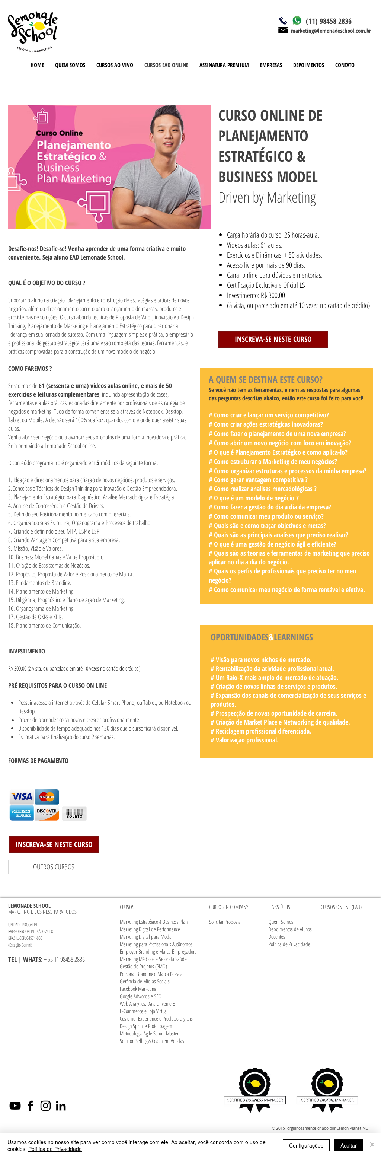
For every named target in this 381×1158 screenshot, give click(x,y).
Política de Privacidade (55, 1148)
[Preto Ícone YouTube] (15, 1106)
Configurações (306, 1145)
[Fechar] (372, 1145)
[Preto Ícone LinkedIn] (61, 1106)
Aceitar (348, 1145)
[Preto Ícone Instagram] (45, 1106)
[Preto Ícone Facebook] (30, 1106)
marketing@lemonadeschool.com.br (331, 30)
